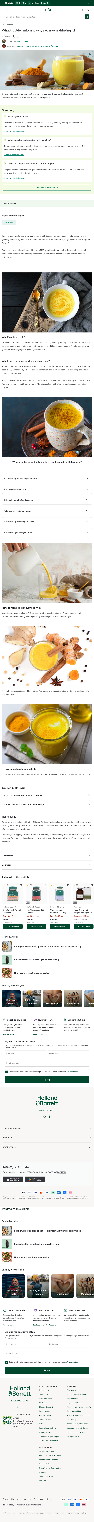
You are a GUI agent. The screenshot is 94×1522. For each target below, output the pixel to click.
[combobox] (44, 17)
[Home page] (48, 10)
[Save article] (90, 54)
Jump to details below (14, 131)
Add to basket (13, 926)
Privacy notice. (72, 1072)
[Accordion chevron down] (87, 479)
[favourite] (20, 885)
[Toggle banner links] (89, 3)
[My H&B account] (82, 10)
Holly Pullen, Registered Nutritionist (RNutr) (38, 46)
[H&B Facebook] (49, 1116)
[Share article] (84, 54)
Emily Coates (22, 41)
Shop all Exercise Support (47, 187)
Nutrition (9, 222)
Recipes (9, 25)
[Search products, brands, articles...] (87, 17)
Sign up (47, 1080)
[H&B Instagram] (44, 1116)
